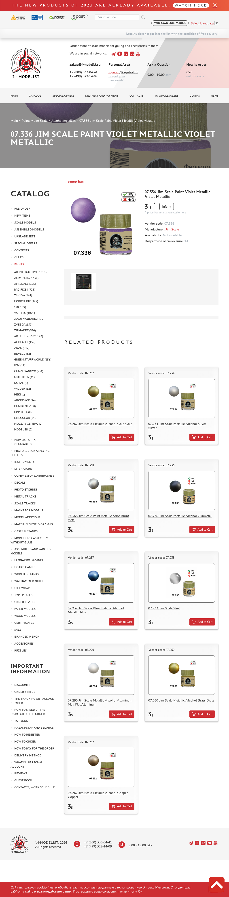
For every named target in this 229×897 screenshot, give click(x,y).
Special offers (63, 95)
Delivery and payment (101, 95)
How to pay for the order (34, 748)
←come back (75, 181)
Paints (26, 120)
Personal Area (119, 64)
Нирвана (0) (23, 412)
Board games (24, 567)
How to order (196, 64)
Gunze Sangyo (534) (28, 371)
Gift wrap (22, 588)
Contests (21, 250)
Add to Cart (124, 437)
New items (22, 215)
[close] (213, 5)
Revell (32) (22, 353)
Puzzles (20, 650)
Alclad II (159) (24, 342)
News (214, 95)
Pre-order (22, 208)
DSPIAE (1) (21, 382)
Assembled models (29, 229)
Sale (17, 629)
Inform (166, 206)
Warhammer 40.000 (28, 581)
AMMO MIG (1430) (26, 278)
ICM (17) (19, 365)
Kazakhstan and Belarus (34, 727)
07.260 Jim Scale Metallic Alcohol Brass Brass (181, 700)
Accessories (24, 643)
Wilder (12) (22, 388)
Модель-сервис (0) (28, 423)
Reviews (20, 773)
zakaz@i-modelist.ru (85, 64)
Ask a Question (158, 64)
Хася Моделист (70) (29, 318)
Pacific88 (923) (24, 289)
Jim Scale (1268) (25, 283)
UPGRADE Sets (24, 236)
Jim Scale (40, 120)
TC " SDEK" (21, 720)
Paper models (25, 608)
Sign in (113, 72)
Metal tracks (25, 496)
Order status (24, 691)
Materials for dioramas (33, 524)
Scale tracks (25, 503)
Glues (18, 257)
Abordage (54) (25, 400)
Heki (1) (19, 394)
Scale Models (25, 222)
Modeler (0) (23, 429)
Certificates (24, 622)
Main (14, 95)
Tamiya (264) (23, 295)
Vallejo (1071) (24, 313)
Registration (129, 72)
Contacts (136, 95)
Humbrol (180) (25, 406)
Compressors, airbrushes (34, 475)
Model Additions (27, 517)
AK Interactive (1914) (30, 272)
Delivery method (27, 755)
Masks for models (28, 510)
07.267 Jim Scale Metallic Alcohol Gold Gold (100, 424)
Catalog (35, 95)
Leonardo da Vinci (28, 560)
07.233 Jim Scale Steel (164, 608)
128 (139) (20, 307)
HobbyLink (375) (26, 301)
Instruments (24, 461)
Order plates (24, 602)
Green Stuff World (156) (32, 359)
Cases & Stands (26, 531)
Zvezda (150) (23, 324)
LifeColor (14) (25, 417)
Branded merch (26, 636)
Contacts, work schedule (34, 787)
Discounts (22, 684)
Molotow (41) (24, 377)
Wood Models (25, 615)
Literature (23, 468)
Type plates (23, 595)
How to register (27, 734)
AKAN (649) (21, 348)
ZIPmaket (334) (25, 330)
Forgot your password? (116, 78)
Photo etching (25, 489)
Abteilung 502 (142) (28, 336)
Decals (19, 482)
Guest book (23, 780)
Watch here (191, 5)
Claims (195, 95)
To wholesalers (166, 95)
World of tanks (26, 574)
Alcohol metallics (63, 120)
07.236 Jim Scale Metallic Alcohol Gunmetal (180, 516)
